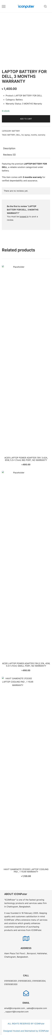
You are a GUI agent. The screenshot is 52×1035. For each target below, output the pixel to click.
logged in (24, 216)
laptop (27, 135)
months (34, 135)
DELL (18, 135)
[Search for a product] (45, 6)
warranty (41, 135)
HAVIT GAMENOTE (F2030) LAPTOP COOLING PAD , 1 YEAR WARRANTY (26, 870)
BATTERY (16, 131)
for (22, 135)
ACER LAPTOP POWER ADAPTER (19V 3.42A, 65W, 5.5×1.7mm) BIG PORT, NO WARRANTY (26, 458)
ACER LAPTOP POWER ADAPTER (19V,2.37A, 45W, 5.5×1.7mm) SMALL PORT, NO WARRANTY (26, 664)
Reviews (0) (9, 154)
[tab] (26, 148)
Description (9, 148)
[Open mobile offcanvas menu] (3, 6)
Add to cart (26, 119)
